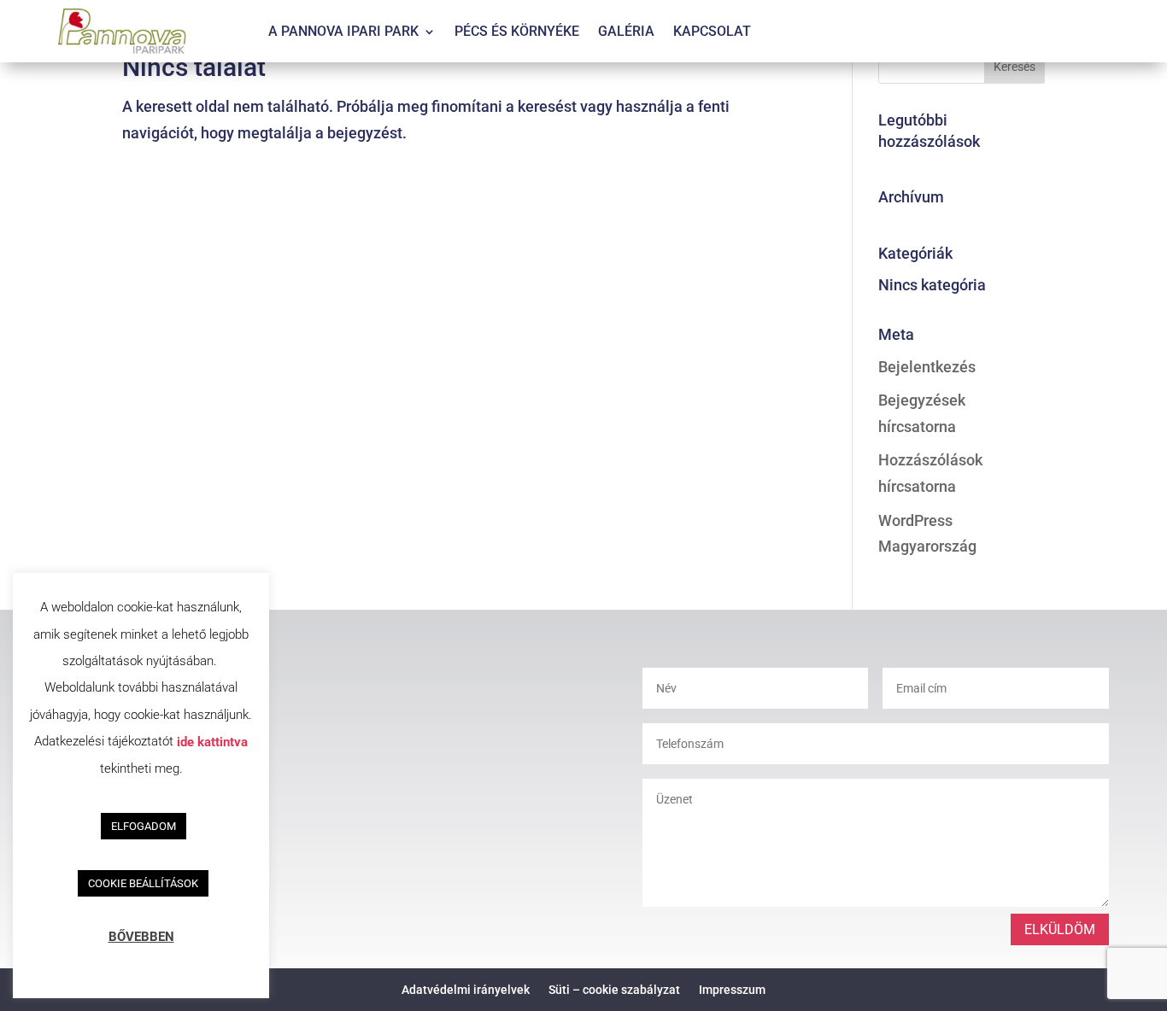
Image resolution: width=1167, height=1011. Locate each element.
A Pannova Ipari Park (343, 32)
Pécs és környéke (516, 32)
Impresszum (732, 989)
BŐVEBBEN (141, 936)
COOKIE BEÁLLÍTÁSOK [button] (143, 883)
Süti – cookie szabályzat (614, 989)
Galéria (626, 32)
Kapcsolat (712, 32)
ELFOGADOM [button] (143, 826)
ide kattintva (212, 741)
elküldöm (1059, 929)
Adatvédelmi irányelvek (466, 989)
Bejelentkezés (927, 367)
